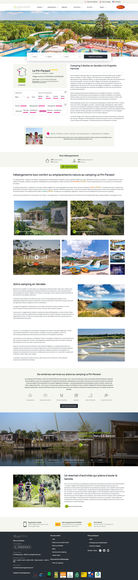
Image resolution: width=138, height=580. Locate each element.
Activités (89, 7)
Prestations (77, 7)
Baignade (64, 7)
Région (102, 7)
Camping (39, 7)
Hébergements (52, 7)
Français (118, 2)
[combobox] (72, 57)
